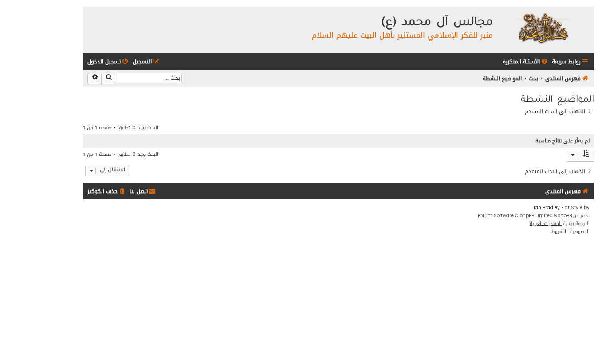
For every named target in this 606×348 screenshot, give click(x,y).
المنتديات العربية (546, 224)
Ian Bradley (547, 208)
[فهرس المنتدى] (542, 28)
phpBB (564, 216)
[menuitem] (526, 62)
